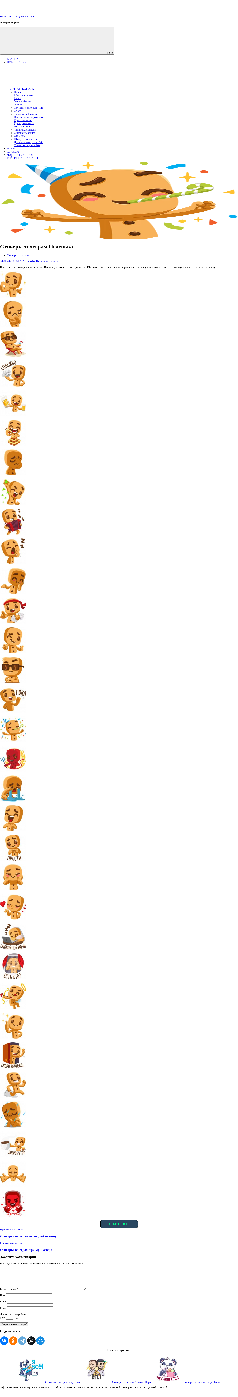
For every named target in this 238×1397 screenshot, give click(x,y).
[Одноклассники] (13, 1340)
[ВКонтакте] (4, 1340)
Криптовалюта (23, 120)
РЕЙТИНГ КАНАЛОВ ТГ (23, 157)
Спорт (17, 110)
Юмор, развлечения (25, 139)
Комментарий (9, 1288)
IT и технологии (23, 95)
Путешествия (22, 126)
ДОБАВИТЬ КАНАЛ (20, 154)
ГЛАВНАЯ (13, 58)
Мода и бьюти (22, 101)
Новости (19, 91)
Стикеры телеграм (18, 255)
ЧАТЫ (11, 148)
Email (3, 1301)
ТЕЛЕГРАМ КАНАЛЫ (21, 88)
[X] (31, 1340)
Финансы (19, 135)
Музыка (18, 104)
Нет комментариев (47, 261)
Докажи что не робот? (13, 1314)
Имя (2, 1295)
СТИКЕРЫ (13, 151)
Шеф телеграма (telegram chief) (18, 16)
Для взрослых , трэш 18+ (28, 142)
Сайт (3, 1308)
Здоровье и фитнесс (25, 113)
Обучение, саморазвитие (28, 107)
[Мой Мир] (40, 1340)
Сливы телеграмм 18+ (27, 145)
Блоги (17, 98)
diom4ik (30, 261)
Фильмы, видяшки (25, 129)
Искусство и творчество (28, 117)
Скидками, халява (24, 132)
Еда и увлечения (24, 123)
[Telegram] (22, 1340)
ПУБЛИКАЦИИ (17, 62)
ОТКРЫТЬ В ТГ (119, 1223)
